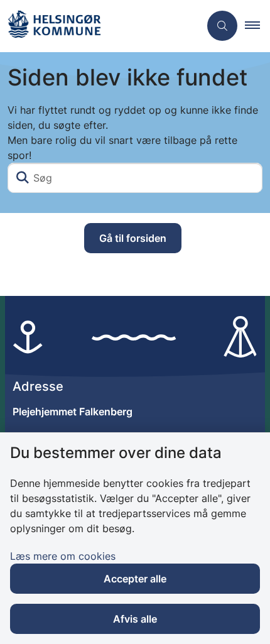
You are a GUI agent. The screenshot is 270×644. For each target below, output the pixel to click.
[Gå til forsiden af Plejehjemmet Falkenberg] (100, 26)
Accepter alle (135, 578)
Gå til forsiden (132, 238)
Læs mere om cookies (63, 556)
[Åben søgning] (222, 26)
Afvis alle (135, 619)
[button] (257, 25)
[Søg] (23, 178)
